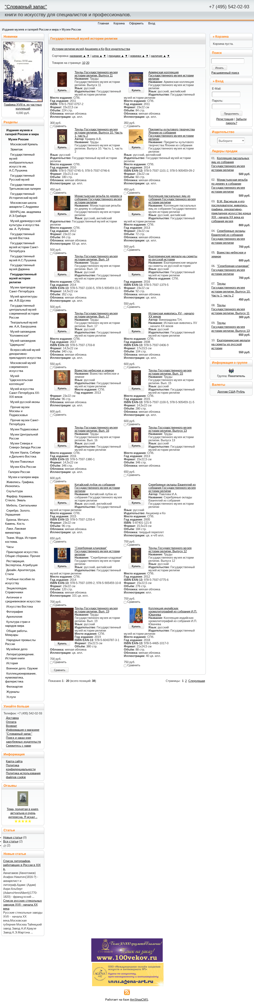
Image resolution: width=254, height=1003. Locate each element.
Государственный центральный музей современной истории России (24, 311)
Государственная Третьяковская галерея (25, 186)
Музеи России (71, 29)
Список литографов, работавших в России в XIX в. (22, 865)
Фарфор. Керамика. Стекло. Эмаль (19, 498)
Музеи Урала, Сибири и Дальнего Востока (24, 454)
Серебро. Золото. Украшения (17, 512)
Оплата (11, 722)
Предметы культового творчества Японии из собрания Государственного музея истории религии (171, 134)
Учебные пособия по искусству (20, 581)
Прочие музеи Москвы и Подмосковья (19, 411)
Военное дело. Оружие (22, 668)
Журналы (12, 691)
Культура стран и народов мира (17, 623)
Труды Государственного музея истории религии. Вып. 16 (96, 429)
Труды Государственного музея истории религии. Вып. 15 (169, 372)
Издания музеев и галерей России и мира (30, 29)
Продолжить (231, 113)
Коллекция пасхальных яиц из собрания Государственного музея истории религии (172, 199)
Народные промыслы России (20, 642)
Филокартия (14, 686)
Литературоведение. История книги (19, 656)
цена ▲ (97, 55)
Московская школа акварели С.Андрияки (24, 204)
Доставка (12, 718)
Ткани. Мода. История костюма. (20, 539)
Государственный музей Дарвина (22, 267)
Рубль (240, 391)
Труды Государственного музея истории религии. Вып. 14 (96, 258)
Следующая (196, 680)
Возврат (11, 725)
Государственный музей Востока (22, 236)
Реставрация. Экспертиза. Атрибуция (21, 563)
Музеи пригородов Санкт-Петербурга (22, 289)
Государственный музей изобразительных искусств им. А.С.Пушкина (22, 162)
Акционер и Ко (94, 49)
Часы (10, 546)
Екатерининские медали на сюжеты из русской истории (172, 258)
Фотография (14, 611)
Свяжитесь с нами (18, 745)
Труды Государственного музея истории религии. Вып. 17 (96, 315)
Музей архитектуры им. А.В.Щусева (23, 298)
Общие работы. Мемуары (16, 632)
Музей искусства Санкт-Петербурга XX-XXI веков (24, 392)
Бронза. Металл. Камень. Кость (17, 521)
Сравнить (59, 670)
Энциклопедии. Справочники (16, 590)
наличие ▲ (158, 55)
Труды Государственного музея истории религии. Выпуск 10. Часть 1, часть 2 (99, 132)
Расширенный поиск (225, 72)
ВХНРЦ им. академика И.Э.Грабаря (25, 213)
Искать (219, 67)
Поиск (217, 53)
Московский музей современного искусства (22, 366)
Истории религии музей (68, 49)
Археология (14, 616)
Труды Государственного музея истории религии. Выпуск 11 (96, 74)
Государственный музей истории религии (23, 278)
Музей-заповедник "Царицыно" (22, 342)
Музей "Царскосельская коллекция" (21, 380)
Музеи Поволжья (22, 461)
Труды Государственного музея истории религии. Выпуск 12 (169, 549)
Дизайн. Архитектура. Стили (20, 572)
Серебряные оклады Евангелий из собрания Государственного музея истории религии (172, 488)
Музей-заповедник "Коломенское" (22, 333)
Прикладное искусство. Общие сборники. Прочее (22, 554)
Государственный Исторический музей (23, 195)
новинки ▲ (137, 55)
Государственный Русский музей (22, 177)
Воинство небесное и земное (94, 370)
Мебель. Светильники (21, 505)
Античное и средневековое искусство (22, 599)
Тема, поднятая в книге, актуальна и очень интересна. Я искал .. (23, 813)
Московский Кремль (24, 144)
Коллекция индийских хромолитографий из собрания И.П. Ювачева (172, 611)
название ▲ (78, 55)
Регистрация (224, 119)
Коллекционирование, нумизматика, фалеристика (20, 677)
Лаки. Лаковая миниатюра (15, 530)
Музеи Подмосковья (24, 429)
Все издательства (117, 49)
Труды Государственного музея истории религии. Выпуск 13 (169, 429)
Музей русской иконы (25, 402)
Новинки (10, 36)
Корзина (222, 36)
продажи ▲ (116, 55)
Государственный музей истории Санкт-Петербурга (24, 247)
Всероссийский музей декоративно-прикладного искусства (25, 353)
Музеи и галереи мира (23, 477)
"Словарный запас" (26, 6)
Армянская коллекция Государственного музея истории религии (171, 75)
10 (83, 62)
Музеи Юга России (23, 466)
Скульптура (14, 491)
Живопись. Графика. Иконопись (19, 484)
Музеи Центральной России (23, 436)
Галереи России (19, 472)
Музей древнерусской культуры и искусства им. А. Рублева (24, 225)
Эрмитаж (16, 149)
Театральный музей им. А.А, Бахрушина (23, 324)
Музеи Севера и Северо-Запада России (25, 445)
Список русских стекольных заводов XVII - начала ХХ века (22, 904)
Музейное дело (16, 649)
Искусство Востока (19, 606)
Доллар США (226, 391)
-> (4, 845)
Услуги (11, 697)
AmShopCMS (139, 999)
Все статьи (10, 841)
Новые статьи (12, 837)
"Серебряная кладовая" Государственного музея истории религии (97, 551)
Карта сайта (14, 761)
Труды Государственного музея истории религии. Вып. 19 (96, 610)
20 (87, 62)
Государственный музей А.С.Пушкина (22, 258)
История (12, 663)
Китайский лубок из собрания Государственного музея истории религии (97, 488)
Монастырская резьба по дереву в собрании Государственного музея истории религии (98, 199)
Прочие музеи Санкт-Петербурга (24, 422)
